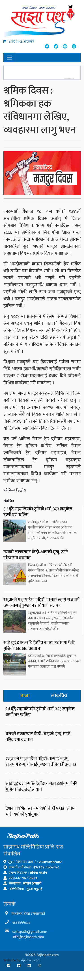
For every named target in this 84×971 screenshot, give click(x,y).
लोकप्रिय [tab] (59, 696)
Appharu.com (31, 960)
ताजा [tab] (25, 696)
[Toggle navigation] (9, 57)
